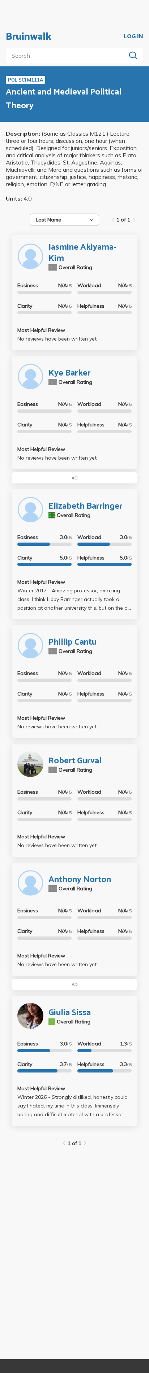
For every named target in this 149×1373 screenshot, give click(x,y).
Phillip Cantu (72, 642)
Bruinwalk (28, 37)
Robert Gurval (75, 761)
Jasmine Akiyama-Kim (82, 253)
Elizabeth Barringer (85, 506)
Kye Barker (69, 373)
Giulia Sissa (69, 1013)
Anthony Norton (79, 880)
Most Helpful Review (41, 330)
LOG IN (133, 36)
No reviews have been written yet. (57, 338)
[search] (67, 55)
